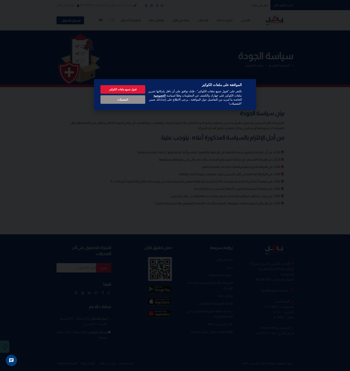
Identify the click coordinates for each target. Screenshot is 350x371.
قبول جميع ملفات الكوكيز (123, 89)
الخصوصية (160, 95)
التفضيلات (122, 99)
